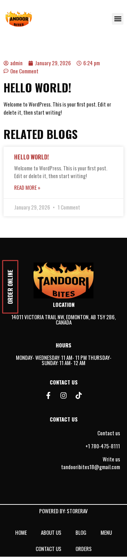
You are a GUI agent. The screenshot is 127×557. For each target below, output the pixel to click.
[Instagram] (63, 395)
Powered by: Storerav (63, 511)
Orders (83, 548)
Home (21, 532)
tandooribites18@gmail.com (90, 467)
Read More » (27, 187)
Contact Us (48, 548)
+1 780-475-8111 (102, 446)
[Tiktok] (78, 395)
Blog (80, 532)
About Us (51, 532)
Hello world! (31, 157)
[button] (117, 19)
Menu (106, 532)
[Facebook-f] (48, 395)
